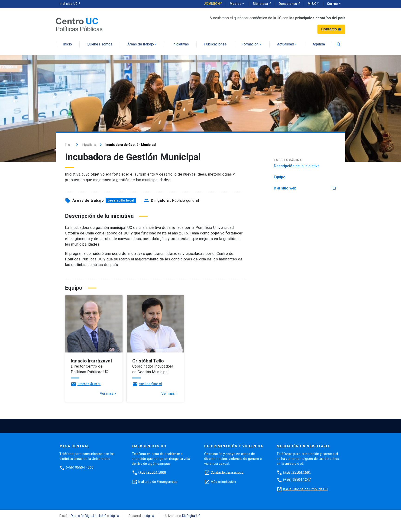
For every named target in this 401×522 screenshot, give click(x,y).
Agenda (319, 44)
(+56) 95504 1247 (297, 479)
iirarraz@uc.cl (89, 384)
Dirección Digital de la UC (89, 516)
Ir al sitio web (305, 188)
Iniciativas (180, 44)
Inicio (67, 44)
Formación (252, 44)
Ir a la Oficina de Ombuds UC (305, 489)
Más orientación (223, 481)
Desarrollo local (120, 200)
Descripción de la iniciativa (297, 166)
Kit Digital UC (191, 516)
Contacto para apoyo (227, 472)
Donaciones (288, 4)
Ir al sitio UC (68, 4)
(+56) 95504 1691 (297, 472)
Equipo (279, 177)
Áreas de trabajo (142, 44)
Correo (334, 4)
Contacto (331, 29)
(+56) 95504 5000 (152, 472)
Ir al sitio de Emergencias (158, 481)
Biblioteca (261, 4)
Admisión (212, 4)
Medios (237, 4)
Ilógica (114, 516)
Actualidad (287, 44)
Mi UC (312, 4)
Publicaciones (215, 44)
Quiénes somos (100, 44)
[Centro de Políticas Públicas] (79, 24)
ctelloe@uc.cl (150, 384)
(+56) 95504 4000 (80, 467)
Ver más (108, 393)
